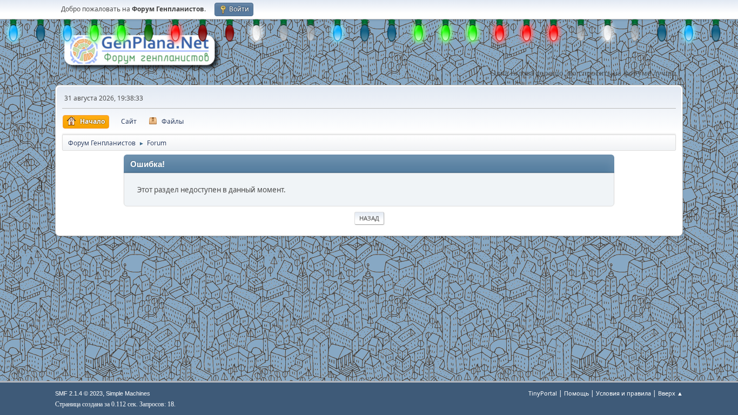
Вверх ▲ (670, 393)
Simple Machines (128, 393)
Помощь (576, 393)
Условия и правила (623, 393)
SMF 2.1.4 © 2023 (79, 393)
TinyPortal (542, 393)
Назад (369, 218)
